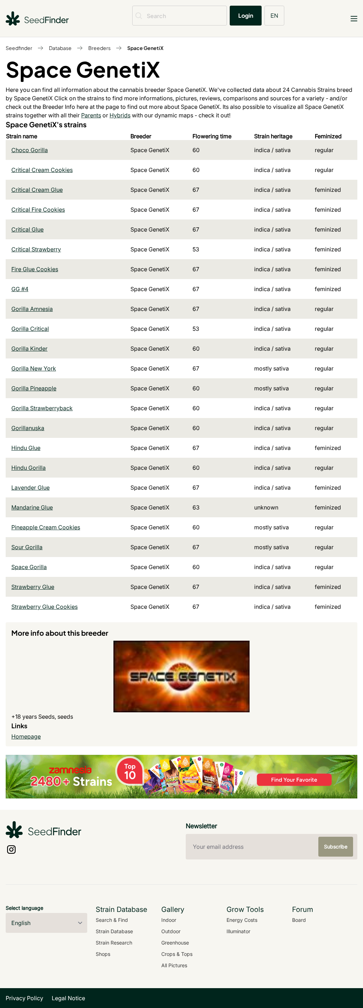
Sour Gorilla (27, 547)
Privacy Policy (24, 998)
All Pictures (174, 965)
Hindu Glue (25, 447)
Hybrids (120, 115)
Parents (91, 115)
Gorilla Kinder (29, 348)
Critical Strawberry (36, 249)
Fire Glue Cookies (34, 269)
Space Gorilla (29, 566)
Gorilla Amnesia (32, 308)
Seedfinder (19, 48)
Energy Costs (242, 920)
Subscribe (335, 846)
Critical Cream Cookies (42, 169)
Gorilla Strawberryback (42, 408)
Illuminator (238, 931)
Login (245, 15)
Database (60, 48)
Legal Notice (68, 998)
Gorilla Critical (30, 328)
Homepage (26, 736)
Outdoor (170, 931)
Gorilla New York (33, 368)
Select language (24, 908)
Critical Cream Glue (37, 189)
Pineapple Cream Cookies (45, 527)
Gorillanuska (27, 427)
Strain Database (114, 931)
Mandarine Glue (32, 507)
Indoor (168, 920)
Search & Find (112, 920)
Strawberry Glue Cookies (44, 606)
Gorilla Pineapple (33, 388)
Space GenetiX (145, 48)
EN (274, 15)
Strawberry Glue (32, 586)
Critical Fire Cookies (38, 209)
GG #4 (19, 289)
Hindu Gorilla (28, 467)
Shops (103, 954)
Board (299, 920)
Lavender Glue (30, 487)
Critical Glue (27, 229)
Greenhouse (175, 943)
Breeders (99, 48)
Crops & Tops (176, 954)
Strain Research (114, 943)
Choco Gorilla (29, 150)
